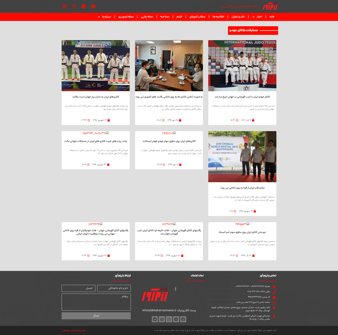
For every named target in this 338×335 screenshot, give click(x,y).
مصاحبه (164, 17)
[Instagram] (74, 6)
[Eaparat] (64, 6)
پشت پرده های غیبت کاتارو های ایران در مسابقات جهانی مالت (95, 141)
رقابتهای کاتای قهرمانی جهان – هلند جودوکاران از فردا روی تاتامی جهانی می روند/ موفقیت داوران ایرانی (95, 232)
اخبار (259, 17)
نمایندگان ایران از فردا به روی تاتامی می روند (242, 188)
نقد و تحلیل (238, 17)
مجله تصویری (126, 17)
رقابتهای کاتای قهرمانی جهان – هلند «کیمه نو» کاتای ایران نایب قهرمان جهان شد (169, 232)
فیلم (179, 17)
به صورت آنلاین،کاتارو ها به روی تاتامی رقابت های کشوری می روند (169, 97)
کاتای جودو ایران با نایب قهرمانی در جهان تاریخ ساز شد (242, 97)
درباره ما (106, 17)
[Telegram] (83, 6)
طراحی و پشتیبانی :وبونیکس (73, 330)
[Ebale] (155, 319)
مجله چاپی (147, 17)
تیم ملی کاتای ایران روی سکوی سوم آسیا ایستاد (242, 232)
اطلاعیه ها (218, 17)
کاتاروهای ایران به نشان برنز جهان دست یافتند (95, 97)
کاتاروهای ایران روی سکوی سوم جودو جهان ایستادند (169, 141)
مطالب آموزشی (197, 17)
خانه (272, 17)
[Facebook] (93, 6)
